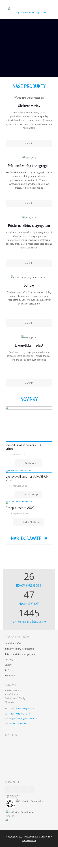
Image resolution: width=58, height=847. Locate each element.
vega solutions (29, 840)
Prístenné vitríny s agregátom (19, 648)
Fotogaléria (11, 675)
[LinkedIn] (31, 3)
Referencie (10, 670)
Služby (8, 664)
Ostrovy (9, 659)
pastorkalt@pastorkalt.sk (24, 718)
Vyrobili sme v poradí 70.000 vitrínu (25, 446)
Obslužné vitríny (13, 643)
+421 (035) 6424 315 (19, 713)
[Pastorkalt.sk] (29, 12)
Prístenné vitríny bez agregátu (20, 654)
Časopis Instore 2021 (20, 507)
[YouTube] (27, 3)
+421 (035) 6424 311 (26, 708)
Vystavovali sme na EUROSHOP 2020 (27, 478)
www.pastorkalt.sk (19, 723)
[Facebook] (23, 3)
